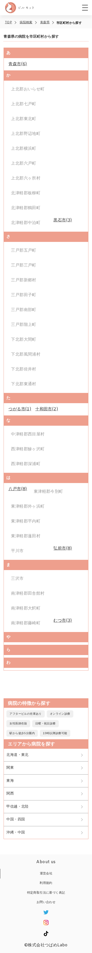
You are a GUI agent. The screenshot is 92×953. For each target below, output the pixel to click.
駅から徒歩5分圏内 (22, 733)
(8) (17, 489)
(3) (62, 220)
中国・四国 (15, 819)
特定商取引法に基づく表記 (46, 893)
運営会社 (46, 874)
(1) (19, 409)
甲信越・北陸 (17, 806)
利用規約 (46, 883)
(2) (46, 409)
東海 (10, 780)
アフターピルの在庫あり (25, 714)
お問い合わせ (46, 902)
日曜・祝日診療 (45, 723)
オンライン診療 (60, 714)
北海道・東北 (17, 755)
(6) (17, 64)
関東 (10, 767)
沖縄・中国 (15, 832)
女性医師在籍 (18, 723)
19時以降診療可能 (55, 733)
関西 (10, 793)
